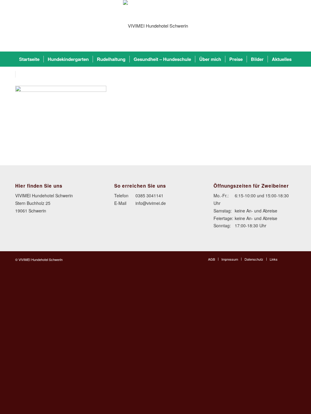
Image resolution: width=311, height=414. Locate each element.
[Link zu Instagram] (291, 258)
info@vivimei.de (150, 203)
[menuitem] (29, 59)
